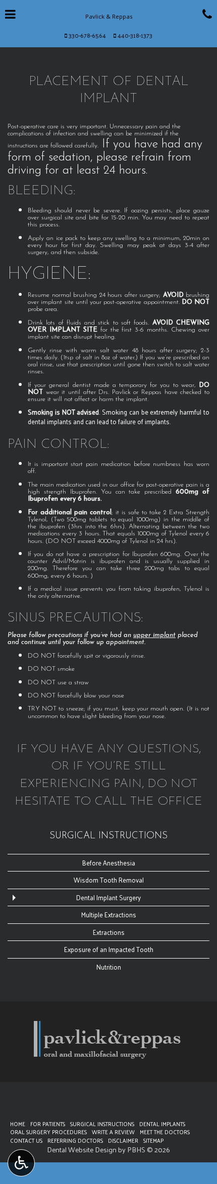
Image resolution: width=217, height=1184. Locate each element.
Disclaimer (123, 1140)
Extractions (109, 932)
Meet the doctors (165, 1132)
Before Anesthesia (108, 863)
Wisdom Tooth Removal (109, 880)
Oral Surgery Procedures (48, 1132)
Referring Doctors (75, 1140)
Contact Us (26, 1140)
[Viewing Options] (21, 1162)
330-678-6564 (87, 35)
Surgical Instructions (108, 836)
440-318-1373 (135, 35)
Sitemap (153, 1140)
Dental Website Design (82, 1149)
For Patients (47, 1124)
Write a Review (113, 1132)
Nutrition (108, 967)
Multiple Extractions (108, 914)
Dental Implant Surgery (108, 897)
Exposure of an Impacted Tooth (108, 949)
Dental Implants (162, 1124)
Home (17, 1124)
